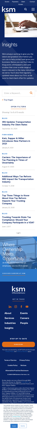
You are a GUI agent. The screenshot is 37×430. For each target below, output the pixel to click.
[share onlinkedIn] (10, 306)
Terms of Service (22, 351)
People (24, 323)
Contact (32, 2)
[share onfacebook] (21, 306)
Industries (10, 323)
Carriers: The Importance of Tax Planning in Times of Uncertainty (16, 160)
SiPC (27, 382)
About (8, 313)
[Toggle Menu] (33, 9)
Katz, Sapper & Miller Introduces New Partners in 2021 (16, 141)
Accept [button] (14, 426)
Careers (24, 318)
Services (9, 318)
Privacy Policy (16, 416)
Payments (15, 2)
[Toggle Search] (25, 9)
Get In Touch (18, 299)
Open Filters (18, 107)
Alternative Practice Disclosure (16, 370)
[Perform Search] (31, 93)
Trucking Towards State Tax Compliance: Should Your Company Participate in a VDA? (18, 220)
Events (7, 2)
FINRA (23, 382)
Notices (23, 365)
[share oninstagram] (15, 306)
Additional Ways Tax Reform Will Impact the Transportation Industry (18, 179)
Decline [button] (23, 426)
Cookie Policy (12, 365)
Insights (9, 328)
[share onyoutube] (27, 306)
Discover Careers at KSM (13, 273)
